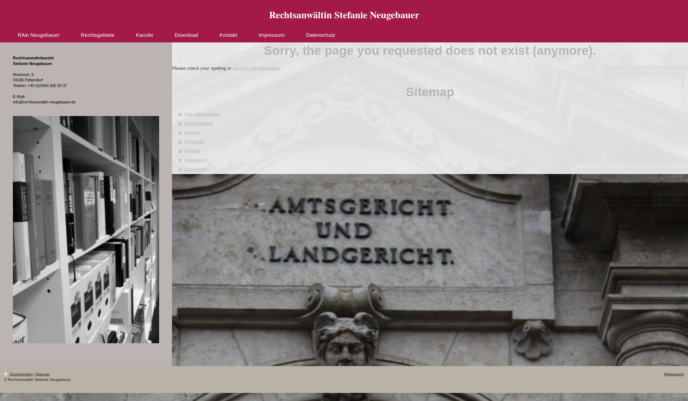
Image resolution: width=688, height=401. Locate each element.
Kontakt (192, 150)
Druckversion (21, 374)
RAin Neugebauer (202, 114)
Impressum (195, 160)
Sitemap (42, 374)
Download (194, 141)
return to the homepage (256, 68)
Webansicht (674, 374)
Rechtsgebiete (198, 123)
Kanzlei (191, 132)
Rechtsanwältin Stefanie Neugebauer (344, 14)
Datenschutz (197, 169)
